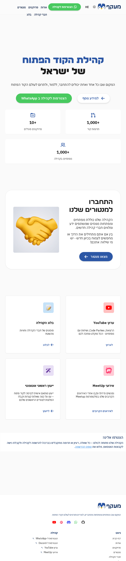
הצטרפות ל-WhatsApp (45, 538)
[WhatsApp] (76, 522)
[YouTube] (54, 522)
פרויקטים (117, 547)
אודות (118, 543)
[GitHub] (83, 522)
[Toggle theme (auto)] (94, 7)
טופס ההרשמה (83, 446)
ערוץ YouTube (49, 547)
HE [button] (87, 7)
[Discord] (68, 522)
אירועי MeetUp (49, 552)
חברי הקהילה (115, 556)
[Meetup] (61, 522)
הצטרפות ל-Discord (46, 543)
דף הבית (117, 538)
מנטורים (117, 552)
